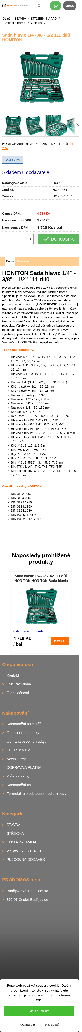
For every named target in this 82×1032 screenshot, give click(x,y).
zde (39, 1000)
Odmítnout (27, 1024)
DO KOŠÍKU (63, 239)
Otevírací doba (19, 684)
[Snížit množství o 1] (35, 241)
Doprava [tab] (23, 261)
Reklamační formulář (24, 724)
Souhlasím (42, 1011)
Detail (59, 641)
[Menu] (72, 6)
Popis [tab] (10, 261)
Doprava (13, 159)
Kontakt (13, 675)
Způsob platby (18, 776)
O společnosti (18, 693)
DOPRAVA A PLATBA (24, 768)
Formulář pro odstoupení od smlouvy (36, 794)
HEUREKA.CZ (18, 750)
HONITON (60, 189)
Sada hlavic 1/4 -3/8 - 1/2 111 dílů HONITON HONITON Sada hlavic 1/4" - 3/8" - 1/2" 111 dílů (41, 578)
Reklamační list (19, 785)
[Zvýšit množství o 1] (35, 236)
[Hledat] (35, 6)
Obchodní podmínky (23, 733)
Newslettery (16, 759)
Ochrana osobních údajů (26, 741)
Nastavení (52, 1024)
